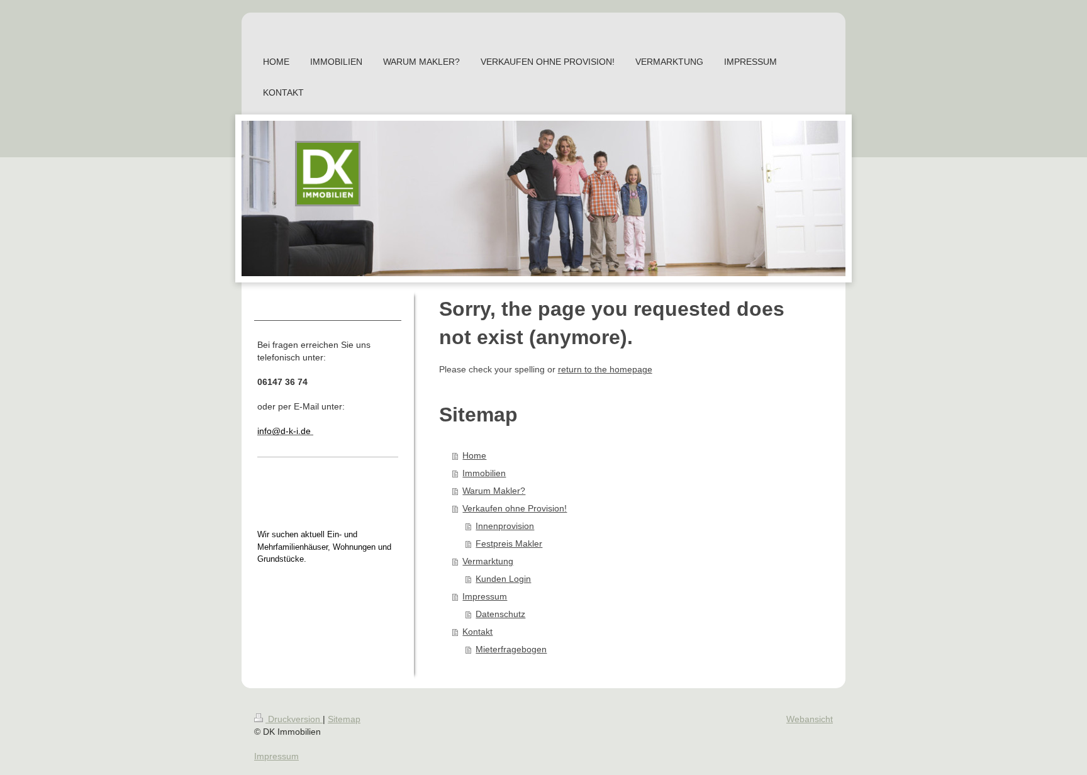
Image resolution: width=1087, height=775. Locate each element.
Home (474, 455)
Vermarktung (487, 561)
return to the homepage (605, 369)
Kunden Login (503, 579)
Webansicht (809, 719)
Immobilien (484, 473)
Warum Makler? (493, 491)
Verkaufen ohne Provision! (514, 508)
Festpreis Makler (509, 543)
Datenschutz (500, 614)
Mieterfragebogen (511, 649)
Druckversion (294, 719)
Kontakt (477, 632)
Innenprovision (505, 526)
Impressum (484, 596)
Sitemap (344, 719)
